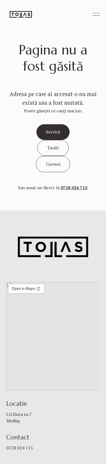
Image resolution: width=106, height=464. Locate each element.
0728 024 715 (19, 448)
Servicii (53, 132)
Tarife (53, 148)
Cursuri (53, 164)
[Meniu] (96, 14)
